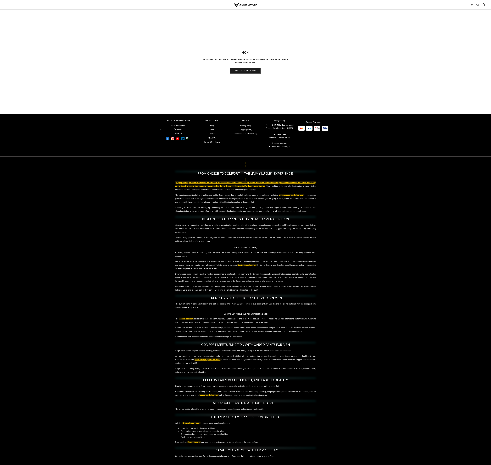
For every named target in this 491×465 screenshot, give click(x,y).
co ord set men (187, 319)
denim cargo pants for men (291, 195)
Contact (212, 134)
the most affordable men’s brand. (249, 186)
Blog (212, 126)
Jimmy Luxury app (191, 423)
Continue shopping (245, 71)
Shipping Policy (246, 130)
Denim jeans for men (247, 265)
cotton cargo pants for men (207, 360)
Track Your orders (178, 126)
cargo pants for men (209, 395)
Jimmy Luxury (194, 442)
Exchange (178, 129)
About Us (212, 138)
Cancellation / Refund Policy (246, 134)
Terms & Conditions (212, 142)
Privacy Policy (245, 126)
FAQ (212, 130)
